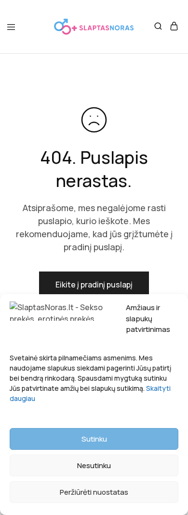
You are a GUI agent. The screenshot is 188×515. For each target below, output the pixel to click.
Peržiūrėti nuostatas (94, 492)
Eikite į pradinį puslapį (94, 284)
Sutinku (94, 439)
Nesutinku (94, 465)
